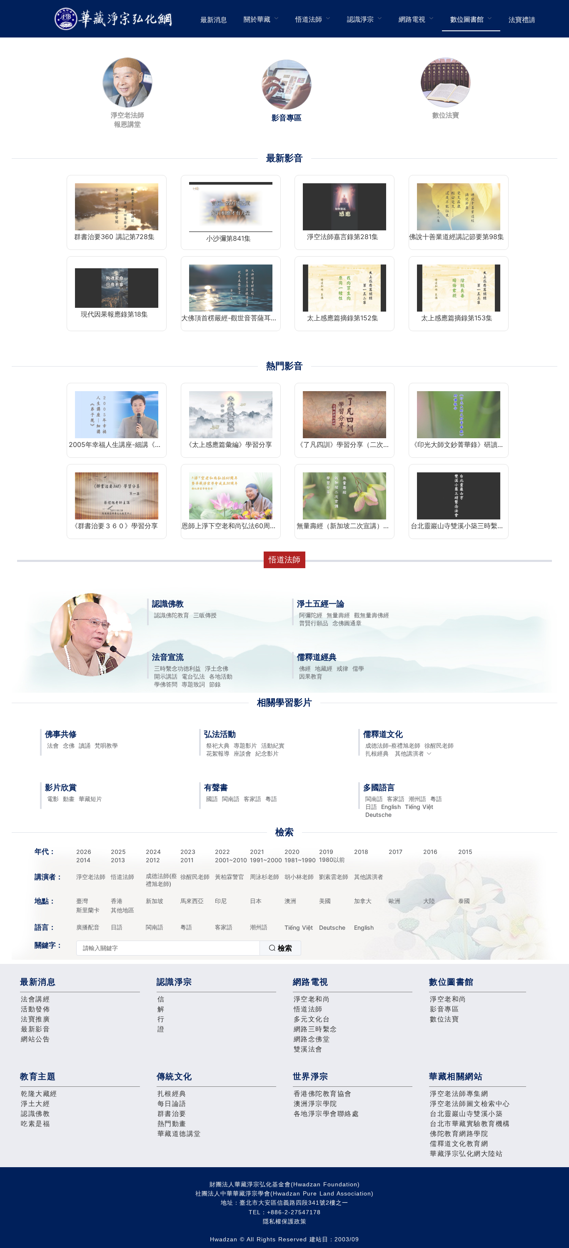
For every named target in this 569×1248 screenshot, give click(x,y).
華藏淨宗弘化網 (115, 18)
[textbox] (168, 948)
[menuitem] (213, 18)
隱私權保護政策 (285, 1221)
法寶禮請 (522, 19)
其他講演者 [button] (409, 753)
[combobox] (188, 948)
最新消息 (213, 19)
